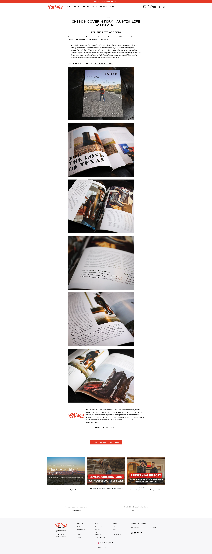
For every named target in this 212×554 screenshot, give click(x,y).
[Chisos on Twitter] (141, 533)
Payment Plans (98, 532)
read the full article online (103, 63)
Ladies (76, 7)
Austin (140, 487)
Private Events (98, 526)
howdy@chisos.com (93, 422)
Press (103, 17)
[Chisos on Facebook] (135, 533)
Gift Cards (97, 529)
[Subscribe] (154, 527)
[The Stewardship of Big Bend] (66, 471)
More (112, 7)
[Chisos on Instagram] (132, 533)
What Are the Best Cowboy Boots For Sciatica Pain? (106, 488)
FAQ (114, 526)
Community (149, 487)
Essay (66, 487)
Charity (144, 487)
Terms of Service (117, 534)
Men (68, 7)
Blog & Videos (80, 532)
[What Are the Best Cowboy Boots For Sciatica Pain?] (106, 471)
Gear (94, 7)
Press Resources (81, 529)
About (80, 524)
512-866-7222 (149, 7)
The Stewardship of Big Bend (66, 490)
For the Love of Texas (136, 37)
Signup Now (76, 510)
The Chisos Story (81, 526)
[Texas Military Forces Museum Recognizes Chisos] (146, 471)
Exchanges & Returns (100, 537)
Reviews (103, 7)
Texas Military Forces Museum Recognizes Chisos (146, 490)
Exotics (86, 7)
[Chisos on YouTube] (138, 533)
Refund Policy (98, 534)
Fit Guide (115, 529)
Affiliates (79, 537)
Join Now (136, 510)
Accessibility (116, 532)
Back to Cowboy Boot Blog (107, 442)
